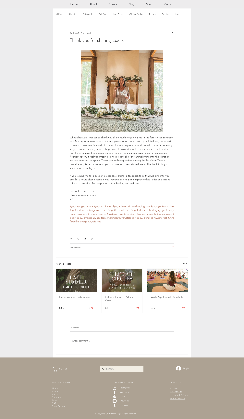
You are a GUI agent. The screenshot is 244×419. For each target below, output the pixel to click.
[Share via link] (92, 238)
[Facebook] (115, 392)
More (177, 14)
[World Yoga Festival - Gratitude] (167, 280)
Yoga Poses (118, 14)
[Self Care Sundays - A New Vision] (122, 280)
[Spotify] (115, 397)
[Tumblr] (115, 405)
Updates (73, 14)
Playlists (165, 14)
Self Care (103, 14)
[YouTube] (115, 401)
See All (185, 263)
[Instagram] (115, 388)
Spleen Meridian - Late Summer (75, 297)
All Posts (60, 14)
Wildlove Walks (136, 14)
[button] (63, 369)
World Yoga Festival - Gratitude (167, 297)
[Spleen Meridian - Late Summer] (76, 280)
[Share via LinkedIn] (85, 238)
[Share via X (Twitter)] (78, 238)
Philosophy (88, 14)
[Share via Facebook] (71, 238)
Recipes (152, 14)
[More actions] (172, 33)
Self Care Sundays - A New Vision (119, 298)
